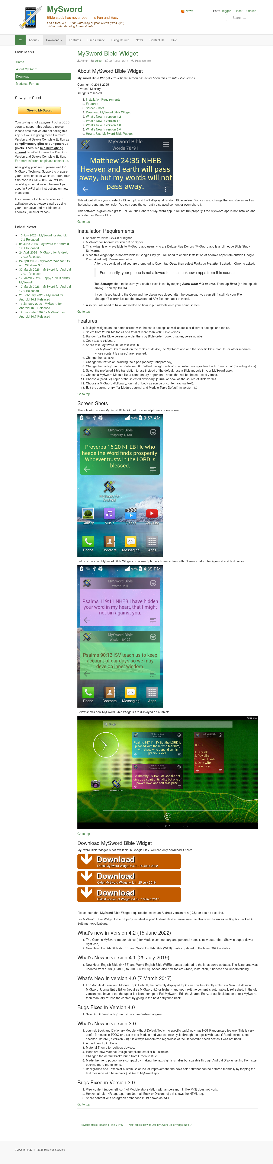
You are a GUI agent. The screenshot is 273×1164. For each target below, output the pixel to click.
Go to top (83, 221)
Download (53, 40)
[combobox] (242, 17)
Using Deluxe (120, 40)
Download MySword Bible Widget (108, 112)
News (139, 40)
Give (174, 40)
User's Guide (96, 40)
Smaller (250, 11)
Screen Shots (95, 108)
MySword (65, 9)
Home (20, 62)
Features (75, 40)
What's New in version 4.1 (103, 121)
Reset (239, 11)
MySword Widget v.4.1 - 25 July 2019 (130, 882)
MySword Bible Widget (107, 53)
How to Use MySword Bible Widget (109, 133)
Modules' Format (27, 83)
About (33, 40)
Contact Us (157, 40)
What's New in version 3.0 (103, 129)
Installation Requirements (103, 99)
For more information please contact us (41, 160)
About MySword (26, 69)
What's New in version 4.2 (103, 116)
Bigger (226, 11)
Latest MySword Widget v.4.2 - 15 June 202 (126, 865)
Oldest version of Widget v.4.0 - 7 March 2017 (128, 899)
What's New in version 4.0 (103, 125)
